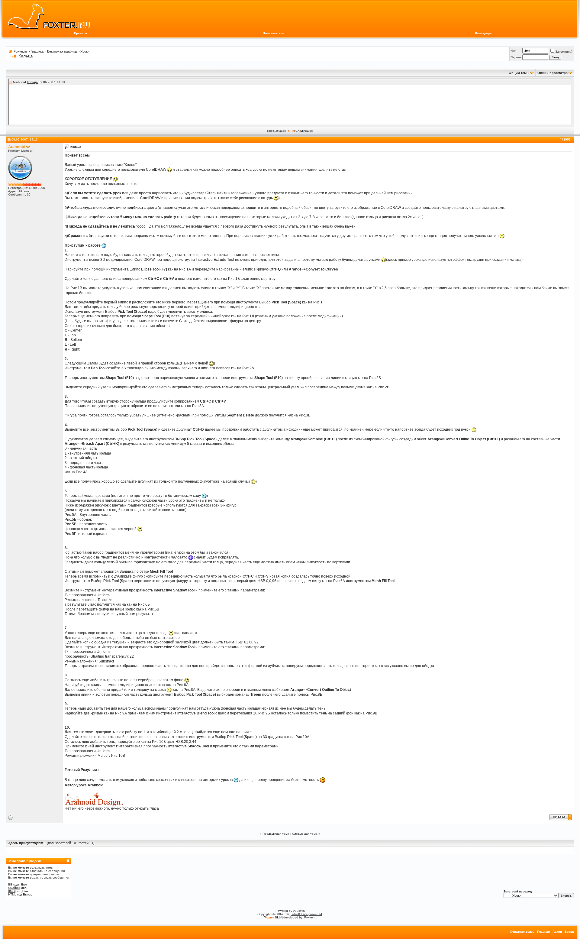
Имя (513, 50)
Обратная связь (522, 931)
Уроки (84, 51)
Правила (80, 33)
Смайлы (14, 887)
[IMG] (12, 891)
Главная (543, 931)
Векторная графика (62, 51)
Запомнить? (564, 51)
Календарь (483, 33)
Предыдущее (276, 130)
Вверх (569, 931)
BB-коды (14, 884)
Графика (37, 51)
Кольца (32, 82)
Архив (557, 931)
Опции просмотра (552, 73)
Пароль (516, 57)
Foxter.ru (20, 51)
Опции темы (519, 73)
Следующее (304, 130)
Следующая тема (304, 833)
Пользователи (273, 33)
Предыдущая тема (276, 833)
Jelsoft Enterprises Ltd (306, 914)
